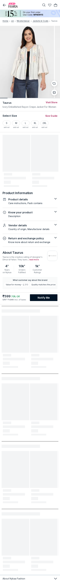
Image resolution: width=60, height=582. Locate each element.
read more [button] (34, 260)
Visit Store (51, 102)
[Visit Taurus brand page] (52, 256)
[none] (30, 13)
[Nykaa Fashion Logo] (23, 5)
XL (35, 123)
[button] (4, 5)
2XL (44, 123)
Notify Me (44, 297)
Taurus (7, 102)
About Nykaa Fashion (14, 578)
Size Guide (51, 115)
